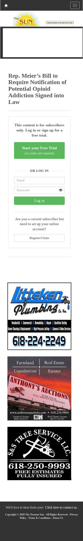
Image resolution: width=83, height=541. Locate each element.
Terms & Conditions (39, 517)
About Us (58, 517)
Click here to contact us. (61, 507)
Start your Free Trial (39, 150)
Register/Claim (39, 238)
